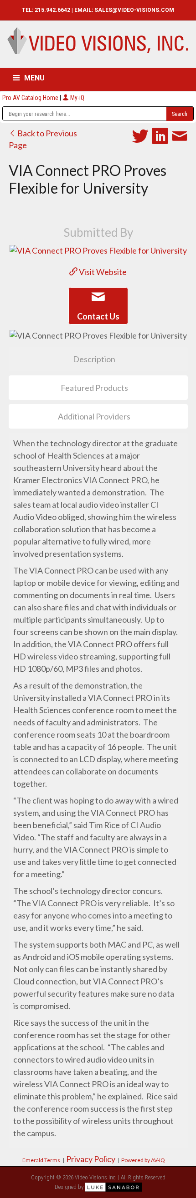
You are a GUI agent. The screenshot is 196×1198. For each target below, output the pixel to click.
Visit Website (102, 272)
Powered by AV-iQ (143, 1160)
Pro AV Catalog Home (31, 97)
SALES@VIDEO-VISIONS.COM (134, 10)
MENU (34, 78)
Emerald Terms (41, 1160)
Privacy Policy (90, 1159)
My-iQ (76, 97)
